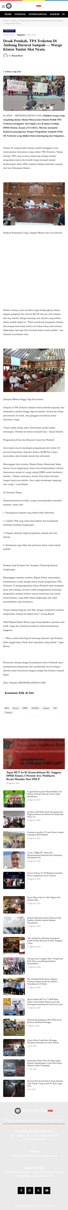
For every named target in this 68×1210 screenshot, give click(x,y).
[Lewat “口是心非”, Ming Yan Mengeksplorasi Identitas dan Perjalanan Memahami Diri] (14, 860)
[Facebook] (16, 63)
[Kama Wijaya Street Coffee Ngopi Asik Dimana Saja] (14, 904)
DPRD (25, 708)
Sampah (46, 708)
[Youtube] (46, 1190)
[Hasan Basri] (6, 55)
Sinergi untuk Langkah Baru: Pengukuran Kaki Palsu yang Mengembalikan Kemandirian (45, 961)
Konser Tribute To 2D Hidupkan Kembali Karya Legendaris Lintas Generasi (45, 874)
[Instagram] (29, 1190)
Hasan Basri (17, 55)
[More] (59, 726)
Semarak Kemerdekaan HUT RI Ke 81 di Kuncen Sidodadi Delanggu (44, 1021)
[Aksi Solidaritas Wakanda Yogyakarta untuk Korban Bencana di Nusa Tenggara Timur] (14, 945)
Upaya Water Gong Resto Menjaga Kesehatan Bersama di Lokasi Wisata (43, 1041)
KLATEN (35, 708)
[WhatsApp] (45, 63)
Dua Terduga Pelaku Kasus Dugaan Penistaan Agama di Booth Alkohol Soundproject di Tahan (42, 981)
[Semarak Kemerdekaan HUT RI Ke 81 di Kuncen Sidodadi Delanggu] (14, 1027)
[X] (23, 63)
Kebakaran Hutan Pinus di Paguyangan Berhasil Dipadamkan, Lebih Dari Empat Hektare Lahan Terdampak (44, 1063)
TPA (55, 708)
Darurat (15, 708)
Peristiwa (14, 20)
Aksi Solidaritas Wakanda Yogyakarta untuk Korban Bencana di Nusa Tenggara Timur (44, 940)
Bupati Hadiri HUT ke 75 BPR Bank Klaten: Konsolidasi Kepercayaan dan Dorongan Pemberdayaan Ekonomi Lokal (45, 1001)
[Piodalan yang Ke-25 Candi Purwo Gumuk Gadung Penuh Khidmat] (14, 839)
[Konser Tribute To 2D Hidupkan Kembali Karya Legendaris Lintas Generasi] (14, 880)
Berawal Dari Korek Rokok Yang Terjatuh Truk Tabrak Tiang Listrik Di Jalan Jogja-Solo (45, 1083)
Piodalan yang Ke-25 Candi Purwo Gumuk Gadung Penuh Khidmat (45, 833)
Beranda (6, 20)
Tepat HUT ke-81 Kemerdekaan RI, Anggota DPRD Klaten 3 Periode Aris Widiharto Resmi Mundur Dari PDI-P (33, 776)
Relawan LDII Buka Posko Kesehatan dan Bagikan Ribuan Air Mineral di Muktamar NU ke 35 (45, 814)
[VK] (38, 63)
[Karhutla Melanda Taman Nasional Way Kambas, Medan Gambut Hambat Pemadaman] (14, 925)
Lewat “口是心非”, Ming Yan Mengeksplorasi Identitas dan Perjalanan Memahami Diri (44, 855)
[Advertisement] (34, 273)
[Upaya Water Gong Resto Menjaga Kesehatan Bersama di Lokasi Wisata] (14, 1047)
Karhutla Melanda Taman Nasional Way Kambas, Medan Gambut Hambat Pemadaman (44, 920)
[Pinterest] (31, 63)
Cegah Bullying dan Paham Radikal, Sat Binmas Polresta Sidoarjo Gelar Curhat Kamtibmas (44, 794)
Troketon (8, 712)
